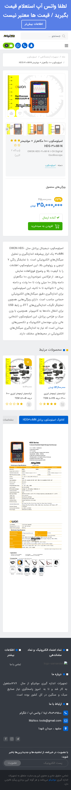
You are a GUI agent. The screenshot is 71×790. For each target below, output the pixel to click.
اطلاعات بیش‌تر (34, 24)
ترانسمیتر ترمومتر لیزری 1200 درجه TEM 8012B (54, 396)
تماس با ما (15, 664)
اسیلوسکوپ (50, 165)
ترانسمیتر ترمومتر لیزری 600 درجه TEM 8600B (19, 396)
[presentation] (64, 129)
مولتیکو (52, 780)
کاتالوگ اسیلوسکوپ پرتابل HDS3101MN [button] (43, 420)
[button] (31, 45)
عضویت (12, 763)
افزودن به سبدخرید (42, 226)
